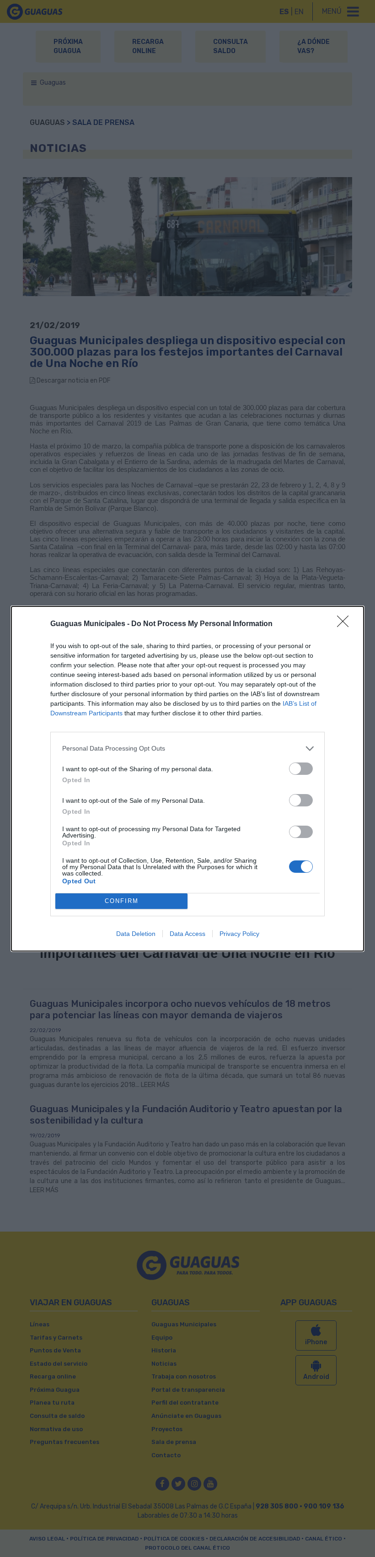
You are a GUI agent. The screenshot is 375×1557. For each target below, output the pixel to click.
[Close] (345, 624)
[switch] (301, 768)
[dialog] (187, 778)
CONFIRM (122, 900)
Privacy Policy (239, 933)
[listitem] (187, 748)
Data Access (187, 933)
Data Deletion (135, 933)
